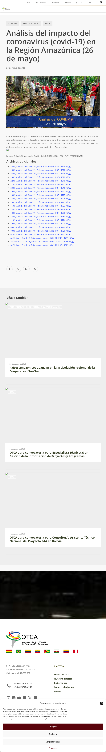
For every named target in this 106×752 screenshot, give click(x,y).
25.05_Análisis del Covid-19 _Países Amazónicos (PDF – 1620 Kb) (39, 170)
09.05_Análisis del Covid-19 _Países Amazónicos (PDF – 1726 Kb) (39, 227)
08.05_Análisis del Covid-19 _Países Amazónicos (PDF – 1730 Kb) (39, 230)
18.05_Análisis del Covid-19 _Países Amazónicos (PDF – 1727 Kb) (39, 195)
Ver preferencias (53, 742)
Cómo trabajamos (64, 687)
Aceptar (53, 726)
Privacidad (53, 748)
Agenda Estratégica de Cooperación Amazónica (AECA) (35, 307)
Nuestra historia (63, 678)
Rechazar (53, 734)
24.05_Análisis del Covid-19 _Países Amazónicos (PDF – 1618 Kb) (39, 173)
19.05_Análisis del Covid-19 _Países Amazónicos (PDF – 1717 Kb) (39, 191)
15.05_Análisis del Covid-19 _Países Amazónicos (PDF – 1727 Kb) (39, 205)
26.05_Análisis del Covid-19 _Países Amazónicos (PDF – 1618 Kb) (39, 166)
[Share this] (9, 269)
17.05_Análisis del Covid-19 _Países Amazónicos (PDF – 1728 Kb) (39, 198)
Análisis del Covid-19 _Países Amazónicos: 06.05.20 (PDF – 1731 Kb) (41, 238)
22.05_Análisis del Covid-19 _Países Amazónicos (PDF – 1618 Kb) (39, 180)
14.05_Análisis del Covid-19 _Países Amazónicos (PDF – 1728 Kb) (39, 209)
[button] (101, 703)
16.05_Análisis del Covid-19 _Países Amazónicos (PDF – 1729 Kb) (39, 202)
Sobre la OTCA (61, 674)
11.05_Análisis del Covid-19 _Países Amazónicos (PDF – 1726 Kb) (39, 220)
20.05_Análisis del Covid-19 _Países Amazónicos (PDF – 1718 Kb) (39, 188)
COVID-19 (12, 23)
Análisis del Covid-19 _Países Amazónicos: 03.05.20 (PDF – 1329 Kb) (41, 245)
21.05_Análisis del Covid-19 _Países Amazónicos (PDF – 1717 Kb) (39, 184)
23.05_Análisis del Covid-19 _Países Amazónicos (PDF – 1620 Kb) (39, 177)
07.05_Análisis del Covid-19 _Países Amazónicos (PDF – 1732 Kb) (39, 234)
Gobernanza (60, 682)
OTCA (47, 23)
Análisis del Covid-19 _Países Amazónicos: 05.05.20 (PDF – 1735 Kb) (41, 241)
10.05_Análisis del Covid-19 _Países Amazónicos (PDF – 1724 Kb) (39, 223)
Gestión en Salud (31, 23)
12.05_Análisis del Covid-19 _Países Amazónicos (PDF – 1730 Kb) (39, 216)
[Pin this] (35, 269)
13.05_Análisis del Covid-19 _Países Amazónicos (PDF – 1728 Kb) (39, 213)
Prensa (58, 691)
